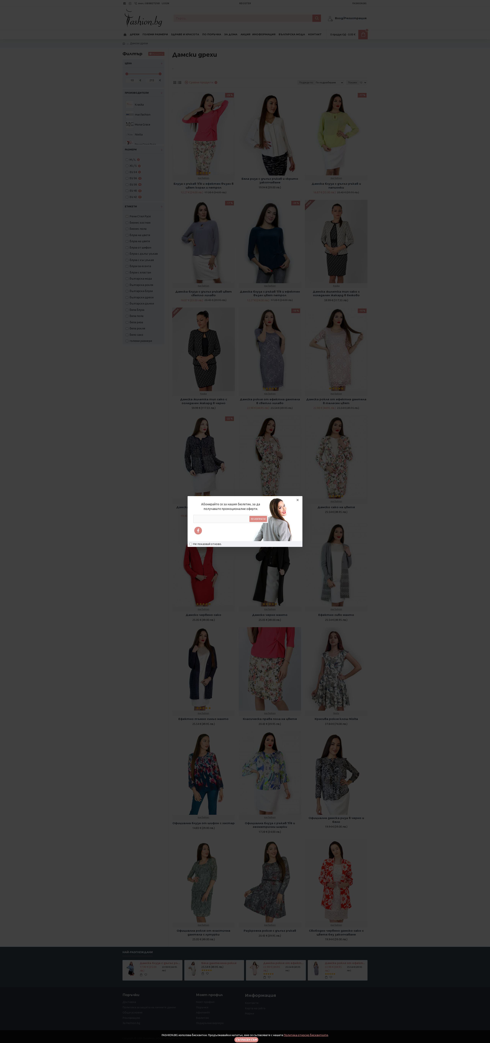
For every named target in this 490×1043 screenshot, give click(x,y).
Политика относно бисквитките (306, 1035)
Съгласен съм (246, 1039)
